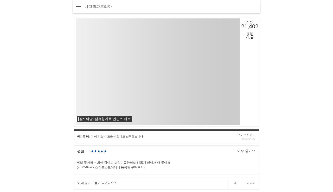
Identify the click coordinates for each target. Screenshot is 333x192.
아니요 (251, 183)
